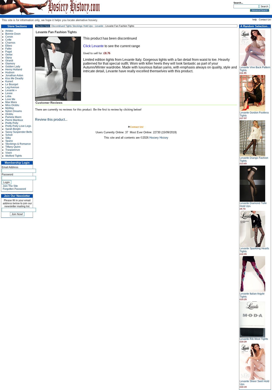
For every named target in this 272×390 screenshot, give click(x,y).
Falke (8, 48)
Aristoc (9, 30)
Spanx (9, 140)
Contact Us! (265, 19)
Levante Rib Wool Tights (254, 339)
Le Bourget (11, 84)
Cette (8, 39)
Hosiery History (158, 137)
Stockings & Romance (18, 143)
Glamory (10, 63)
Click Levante (93, 46)
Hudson (9, 72)
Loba (8, 96)
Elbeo (8, 45)
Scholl (9, 134)
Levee (9, 93)
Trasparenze (12, 149)
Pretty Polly (11, 123)
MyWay (9, 108)
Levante (99, 26)
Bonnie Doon (13, 33)
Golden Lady (12, 66)
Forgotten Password (14, 188)
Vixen (8, 152)
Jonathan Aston (14, 75)
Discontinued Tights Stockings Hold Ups (72, 26)
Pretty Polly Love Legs (18, 126)
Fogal (8, 51)
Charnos (10, 42)
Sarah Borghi (13, 129)
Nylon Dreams (13, 111)
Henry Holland (13, 69)
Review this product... (51, 119)
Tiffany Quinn (13, 146)
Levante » (11, 90)
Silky (8, 137)
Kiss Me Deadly (14, 78)
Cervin (9, 36)
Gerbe (9, 54)
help (254, 19)
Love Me (10, 99)
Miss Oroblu (12, 105)
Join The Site (10, 185)
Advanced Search (259, 10)
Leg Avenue (12, 87)
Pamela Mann (13, 117)
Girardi (9, 60)
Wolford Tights (13, 155)
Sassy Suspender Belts (18, 131)
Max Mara (11, 102)
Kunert (9, 81)
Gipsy (8, 57)
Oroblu (9, 114)
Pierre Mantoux (14, 120)
